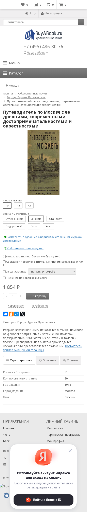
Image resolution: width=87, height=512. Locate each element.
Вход (33, 13)
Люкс (34, 226)
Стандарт (55, 219)
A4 (18, 205)
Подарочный (14, 226)
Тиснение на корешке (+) (26, 278)
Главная (8, 428)
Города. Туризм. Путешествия (36, 322)
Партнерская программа (63, 434)
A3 (29, 205)
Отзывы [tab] (72, 360)
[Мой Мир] (16, 314)
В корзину (39, 296)
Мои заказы (55, 428)
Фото (7, 434)
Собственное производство (25, 248)
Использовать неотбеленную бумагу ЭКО (33, 256)
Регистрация (54, 13)
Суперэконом (14, 219)
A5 (7, 205)
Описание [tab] (49, 360)
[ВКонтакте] (5, 314)
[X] (22, 314)
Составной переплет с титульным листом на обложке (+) (43, 263)
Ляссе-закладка (16, 271)
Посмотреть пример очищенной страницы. (42, 348)
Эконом (36, 219)
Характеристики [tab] (21, 360)
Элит (48, 226)
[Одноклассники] (11, 314)
